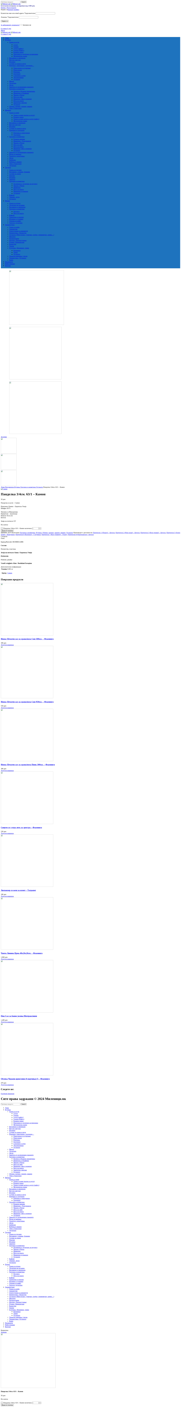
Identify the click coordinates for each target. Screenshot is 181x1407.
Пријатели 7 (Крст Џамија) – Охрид (54, 534)
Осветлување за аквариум (18, 231)
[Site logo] (6, 4)
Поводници (17, 70)
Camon (9, 573)
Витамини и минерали (17, 58)
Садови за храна (15, 174)
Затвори (4, 1332)
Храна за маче (14, 113)
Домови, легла (14, 197)
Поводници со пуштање (22, 68)
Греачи (11, 246)
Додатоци (12, 83)
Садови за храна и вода (17, 64)
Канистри (12, 244)
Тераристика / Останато (17, 258)
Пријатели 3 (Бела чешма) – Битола (153, 533)
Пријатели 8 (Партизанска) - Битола (81, 534)
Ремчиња (16, 72)
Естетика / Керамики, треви (19, 248)
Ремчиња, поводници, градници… (21, 65)
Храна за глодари (15, 170)
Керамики (17, 250)
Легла (11, 85)
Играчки (12, 62)
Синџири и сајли (19, 76)
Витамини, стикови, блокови (19, 172)
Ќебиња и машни (15, 162)
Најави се (5, 21)
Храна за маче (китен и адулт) (24, 115)
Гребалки (12, 160)
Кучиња (17, 487)
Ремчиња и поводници (21, 133)
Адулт (15, 45)
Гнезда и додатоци (15, 223)
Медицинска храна (20, 56)
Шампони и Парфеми (21, 93)
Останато (16, 79)
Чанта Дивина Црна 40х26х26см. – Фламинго (22, 953)
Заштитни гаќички (20, 103)
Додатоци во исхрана (17, 205)
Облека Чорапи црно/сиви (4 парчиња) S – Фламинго (25, 1079)
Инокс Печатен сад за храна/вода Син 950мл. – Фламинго (27, 702)
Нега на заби (18, 97)
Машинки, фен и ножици (22, 99)
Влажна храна (18, 52)
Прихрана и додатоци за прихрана (25, 54)
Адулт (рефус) (18, 48)
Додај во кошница (7, 530)
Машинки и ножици (20, 191)
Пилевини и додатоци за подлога (25, 184)
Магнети (12, 237)
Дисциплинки (18, 77)
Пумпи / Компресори (16, 242)
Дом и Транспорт (15, 108)
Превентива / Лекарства (17, 233)
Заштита (12, 179)
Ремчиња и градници (16, 130)
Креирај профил (13, 9)
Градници (16, 74)
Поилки (12, 176)
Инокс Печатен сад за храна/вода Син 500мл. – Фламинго (27, 639)
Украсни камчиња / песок (18, 256)
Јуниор (15, 47)
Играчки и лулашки (16, 219)
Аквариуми (13, 229)
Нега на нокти (18, 101)
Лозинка (9, 17)
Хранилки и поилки (16, 217)
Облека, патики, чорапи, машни (20, 106)
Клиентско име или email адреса (18, 13)
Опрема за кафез (15, 221)
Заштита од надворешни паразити (21, 87)
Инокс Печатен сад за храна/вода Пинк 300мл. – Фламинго (28, 764)
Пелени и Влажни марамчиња (24, 91)
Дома (3, 487)
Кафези (11, 195)
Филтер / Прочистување (18, 240)
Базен (11, 260)
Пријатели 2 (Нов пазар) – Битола (128, 533)
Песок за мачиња (15, 154)
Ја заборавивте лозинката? (10, 25)
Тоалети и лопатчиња (17, 156)
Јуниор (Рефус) (18, 50)
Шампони (17, 188)
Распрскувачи (14, 238)
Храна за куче (14, 42)
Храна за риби (14, 227)
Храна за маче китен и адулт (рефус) (26, 119)
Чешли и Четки (18, 95)
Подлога (16, 211)
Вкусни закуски (15, 60)
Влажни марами (19, 139)
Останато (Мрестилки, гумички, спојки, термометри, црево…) (31, 235)
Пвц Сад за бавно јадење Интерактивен (19, 1016)
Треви (15, 252)
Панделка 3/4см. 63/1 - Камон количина (17, 528)
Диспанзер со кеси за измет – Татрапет (18, 890)
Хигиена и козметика (17, 89)
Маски (11, 81)
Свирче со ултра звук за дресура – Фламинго (21, 827)
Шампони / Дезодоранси (22, 141)
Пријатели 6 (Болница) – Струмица (28, 534)
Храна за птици (14, 203)
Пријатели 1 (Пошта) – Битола (104, 533)
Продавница (9, 487)
